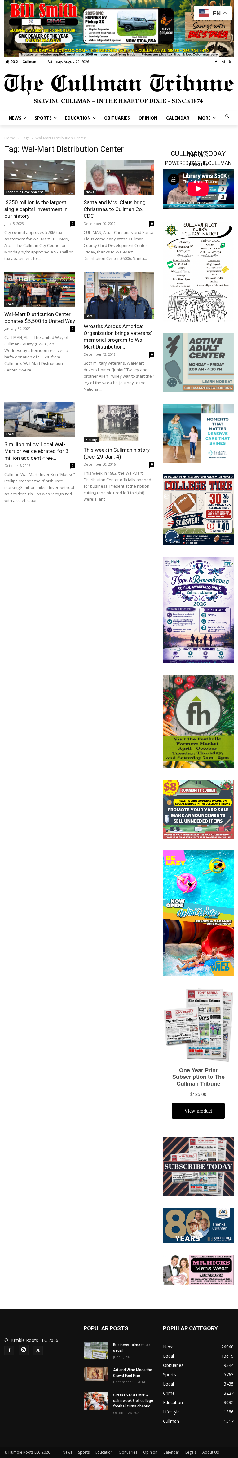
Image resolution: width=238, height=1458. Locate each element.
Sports (84, 1452)
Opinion (150, 1452)
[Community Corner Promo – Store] (198, 808)
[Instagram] (223, 61)
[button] (227, 117)
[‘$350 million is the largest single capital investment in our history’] (39, 177)
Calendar (171, 1452)
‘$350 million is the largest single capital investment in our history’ (36, 209)
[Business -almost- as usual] (96, 1350)
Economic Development (24, 192)
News (90, 192)
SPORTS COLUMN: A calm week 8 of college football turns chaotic (133, 1400)
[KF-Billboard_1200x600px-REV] (198, 1225)
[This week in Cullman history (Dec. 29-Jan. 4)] (119, 422)
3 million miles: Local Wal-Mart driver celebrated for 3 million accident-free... (36, 451)
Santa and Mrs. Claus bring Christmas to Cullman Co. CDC (115, 209)
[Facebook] (216, 61)
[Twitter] (230, 61)
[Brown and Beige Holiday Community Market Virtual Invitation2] (198, 271)
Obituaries (128, 1452)
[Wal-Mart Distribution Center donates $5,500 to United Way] (39, 289)
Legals (190, 1452)
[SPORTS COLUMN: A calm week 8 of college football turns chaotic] (96, 1401)
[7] (119, 28)
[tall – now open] (198, 913)
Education (104, 1452)
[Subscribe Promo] (198, 1166)
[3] (198, 433)
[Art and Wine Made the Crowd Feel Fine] (96, 1374)
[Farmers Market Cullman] (198, 721)
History (91, 439)
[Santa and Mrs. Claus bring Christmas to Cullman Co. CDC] (119, 177)
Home (9, 138)
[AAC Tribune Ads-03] (198, 362)
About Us (210, 1452)
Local (10, 304)
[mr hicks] (198, 1269)
